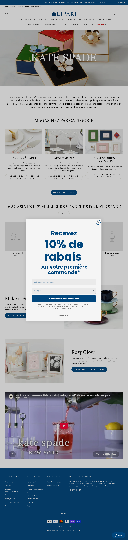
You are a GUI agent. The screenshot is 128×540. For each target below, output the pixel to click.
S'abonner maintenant (64, 298)
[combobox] (63, 291)
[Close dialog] (98, 222)
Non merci (64, 315)
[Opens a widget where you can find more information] (119, 535)
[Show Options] (93, 291)
